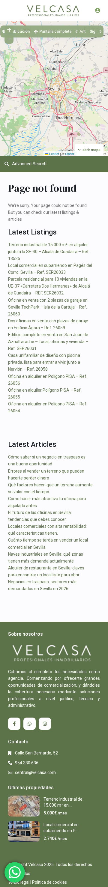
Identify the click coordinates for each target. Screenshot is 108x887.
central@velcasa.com (35, 772)
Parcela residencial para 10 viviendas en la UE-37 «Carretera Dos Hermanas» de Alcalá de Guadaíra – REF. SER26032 (49, 286)
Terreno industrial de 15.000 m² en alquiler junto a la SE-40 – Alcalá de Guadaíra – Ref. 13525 (49, 251)
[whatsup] (29, 724)
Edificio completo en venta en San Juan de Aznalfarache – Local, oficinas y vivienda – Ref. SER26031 (48, 341)
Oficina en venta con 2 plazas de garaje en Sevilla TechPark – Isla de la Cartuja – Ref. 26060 (48, 307)
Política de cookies (49, 882)
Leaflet (53, 153)
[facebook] (14, 724)
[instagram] (45, 724)
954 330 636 (26, 762)
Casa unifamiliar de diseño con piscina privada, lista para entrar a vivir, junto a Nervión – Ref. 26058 (44, 362)
